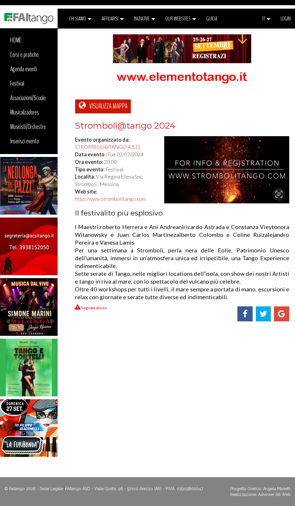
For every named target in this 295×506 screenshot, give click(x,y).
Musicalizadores (24, 112)
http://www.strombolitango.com (110, 199)
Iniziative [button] (142, 19)
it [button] (264, 19)
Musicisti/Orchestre (28, 126)
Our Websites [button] (178, 19)
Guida (211, 19)
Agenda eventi (23, 69)
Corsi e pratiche (24, 54)
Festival (17, 83)
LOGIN (286, 19)
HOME (16, 40)
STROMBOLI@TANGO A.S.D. (108, 147)
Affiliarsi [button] (110, 19)
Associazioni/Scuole (28, 97)
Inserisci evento (24, 141)
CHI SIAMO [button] (78, 19)
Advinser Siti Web (274, 494)
